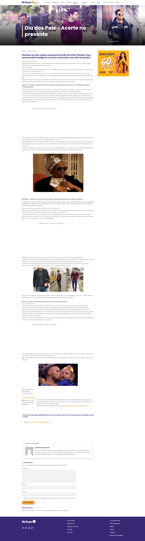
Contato (93, 2)
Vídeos (112, 2)
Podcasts (106, 2)
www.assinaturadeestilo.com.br (76, 406)
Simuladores (55, 2)
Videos (112, 529)
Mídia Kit (98, 3)
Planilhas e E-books (72, 526)
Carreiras (70, 532)
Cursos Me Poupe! (115, 520)
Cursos (63, 2)
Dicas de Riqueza (36, 3)
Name (24, 485)
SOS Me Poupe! (75, 3)
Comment (26, 469)
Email (24, 491)
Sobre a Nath (84, 3)
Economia (47, 2)
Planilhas (69, 2)
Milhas (112, 526)
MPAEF (117, 2)
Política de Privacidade (116, 535)
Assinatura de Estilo (29, 398)
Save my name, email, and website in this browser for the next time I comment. (50, 498)
